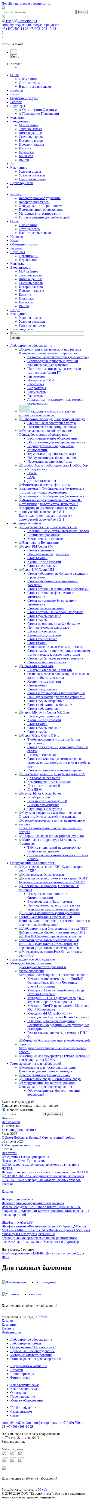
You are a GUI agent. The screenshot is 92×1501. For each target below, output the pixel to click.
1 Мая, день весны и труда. (21, 1145)
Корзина (25, 294)
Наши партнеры (22, 1374)
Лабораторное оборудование (40, 198)
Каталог (16, 64)
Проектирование (22, 1396)
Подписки (26, 298)
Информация (11, 1332)
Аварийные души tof (28, 1242)
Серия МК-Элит (19, 1230)
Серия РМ (54, 1226)
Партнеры (17, 106)
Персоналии (28, 260)
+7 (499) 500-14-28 (15, 28)
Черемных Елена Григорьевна (24, 1160)
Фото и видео (20, 1377)
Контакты (17, 117)
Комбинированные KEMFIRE (24, 1253)
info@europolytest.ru (46, 25)
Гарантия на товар (32, 325)
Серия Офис (40, 1230)
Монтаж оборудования (26, 1400)
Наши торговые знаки (35, 233)
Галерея (16, 102)
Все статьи (9, 1153)
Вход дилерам (20, 121)
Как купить (18, 167)
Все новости (11, 1122)
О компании (28, 225)
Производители (21, 183)
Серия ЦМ (69, 1226)
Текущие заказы (30, 275)
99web (42, 1317)
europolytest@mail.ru (16, 25)
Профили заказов (31, 290)
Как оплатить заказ (24, 1389)
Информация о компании (28, 1366)
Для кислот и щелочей (62, 1253)
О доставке (18, 1392)
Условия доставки (32, 321)
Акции (15, 164)
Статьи (15, 1415)
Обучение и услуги (24, 98)
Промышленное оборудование (41, 209)
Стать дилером (29, 229)
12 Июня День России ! (19, 1130)
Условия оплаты (30, 317)
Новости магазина (20, 1110)
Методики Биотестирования (39, 213)
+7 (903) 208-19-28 (42, 28)
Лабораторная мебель (34, 202)
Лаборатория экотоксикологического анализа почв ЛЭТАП (45, 1172)
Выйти (24, 306)
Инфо (14, 94)
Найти (16, 338)
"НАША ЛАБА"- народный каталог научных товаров (41, 1180)
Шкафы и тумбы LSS (64, 1230)
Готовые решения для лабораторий (44, 217)
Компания (9, 1324)
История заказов (31, 287)
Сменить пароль (31, 283)
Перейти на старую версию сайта (26, 3)
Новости (16, 90)
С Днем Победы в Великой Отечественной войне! (38, 1137)
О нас (14, 75)
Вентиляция (38, 1226)
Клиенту (8, 1328)
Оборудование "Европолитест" (41, 206)
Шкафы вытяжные (15, 1226)
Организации (29, 256)
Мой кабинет (28, 271)
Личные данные (30, 279)
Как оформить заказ (24, 1385)
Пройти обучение (23, 1407)
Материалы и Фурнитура (61, 1242)
